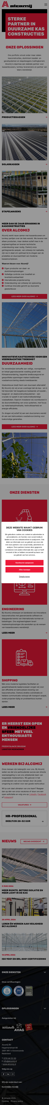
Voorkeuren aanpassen (24, 563)
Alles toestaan (24, 570)
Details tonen (24, 577)
